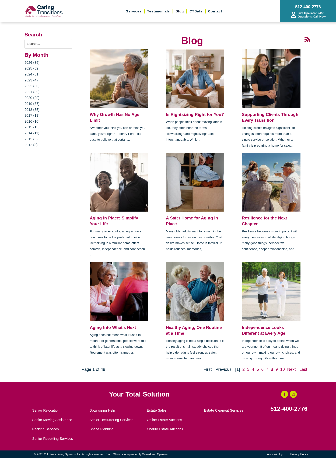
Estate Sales (156, 410)
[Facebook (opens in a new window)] (284, 394)
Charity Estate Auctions (165, 429)
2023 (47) (32, 80)
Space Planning (101, 429)
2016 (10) (32, 121)
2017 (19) (32, 115)
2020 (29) (32, 98)
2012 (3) (31, 145)
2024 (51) (32, 74)
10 (282, 369)
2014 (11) (31, 133)
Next (291, 369)
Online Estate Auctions (164, 420)
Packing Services (45, 429)
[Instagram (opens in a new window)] (293, 394)
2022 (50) (32, 86)
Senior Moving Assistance (52, 420)
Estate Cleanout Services (223, 410)
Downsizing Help (102, 410)
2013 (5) (31, 139)
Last (303, 369)
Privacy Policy (299, 454)
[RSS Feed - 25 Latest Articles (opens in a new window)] (307, 39)
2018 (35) (32, 110)
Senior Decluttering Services (111, 420)
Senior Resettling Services (52, 438)
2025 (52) (32, 68)
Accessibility (275, 454)
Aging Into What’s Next (113, 327)
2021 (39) (32, 92)
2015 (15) (32, 127)
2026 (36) (32, 62)
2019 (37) (32, 104)
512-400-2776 (288, 409)
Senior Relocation (45, 410)
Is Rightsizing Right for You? (195, 114)
